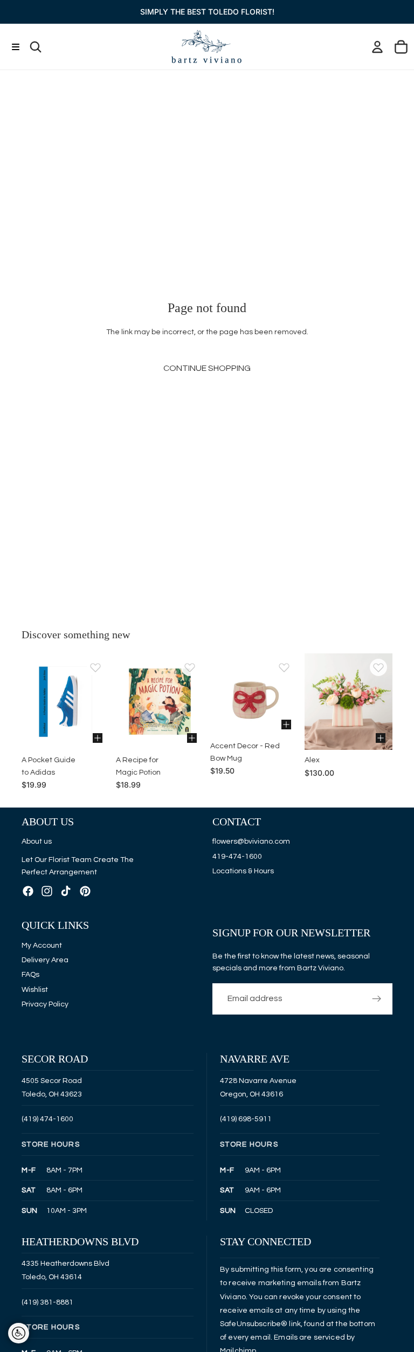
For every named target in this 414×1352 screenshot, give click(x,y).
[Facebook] (28, 891)
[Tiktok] (65, 891)
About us (37, 841)
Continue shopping (207, 368)
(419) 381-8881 (47, 1302)
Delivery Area (45, 960)
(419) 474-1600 (47, 1119)
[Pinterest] (85, 891)
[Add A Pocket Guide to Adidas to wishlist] (95, 667)
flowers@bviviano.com (251, 842)
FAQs (30, 975)
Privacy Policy (45, 1005)
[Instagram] (46, 891)
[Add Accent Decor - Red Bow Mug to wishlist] (284, 667)
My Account (42, 945)
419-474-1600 (237, 856)
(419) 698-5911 (246, 1119)
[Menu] (15, 46)
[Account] (377, 47)
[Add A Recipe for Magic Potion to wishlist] (189, 667)
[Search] (35, 47)
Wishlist (35, 990)
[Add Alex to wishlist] (378, 667)
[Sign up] (376, 999)
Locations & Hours (243, 871)
